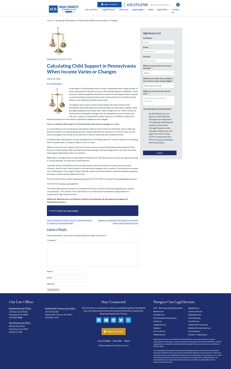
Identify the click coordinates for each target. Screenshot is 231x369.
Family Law (64, 184)
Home (49, 20)
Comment (52, 240)
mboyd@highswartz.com (126, 179)
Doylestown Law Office (20, 308)
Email (50, 277)
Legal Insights (72, 210)
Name (50, 271)
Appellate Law (193, 308)
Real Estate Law (159, 335)
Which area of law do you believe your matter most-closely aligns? (158, 79)
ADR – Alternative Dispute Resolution (168, 308)
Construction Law (195, 311)
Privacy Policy (158, 142)
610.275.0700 (137, 5)
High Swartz (52, 59)
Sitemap (127, 341)
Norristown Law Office (20, 323)
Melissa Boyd (56, 83)
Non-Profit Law (159, 331)
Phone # (146, 56)
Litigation (157, 328)
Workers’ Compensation (197, 335)
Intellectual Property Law (198, 325)
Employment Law (194, 315)
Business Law (158, 311)
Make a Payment (111, 4)
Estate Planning (194, 318)
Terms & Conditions (165, 139)
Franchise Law (193, 321)
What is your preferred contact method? (157, 66)
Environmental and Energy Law (165, 318)
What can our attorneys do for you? (156, 92)
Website (50, 284)
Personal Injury (194, 331)
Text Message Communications (157, 109)
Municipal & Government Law (199, 328)
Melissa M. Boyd (80, 179)
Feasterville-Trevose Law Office (60, 308)
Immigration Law (159, 325)
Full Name (148, 38)
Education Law (158, 315)
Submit (160, 153)
